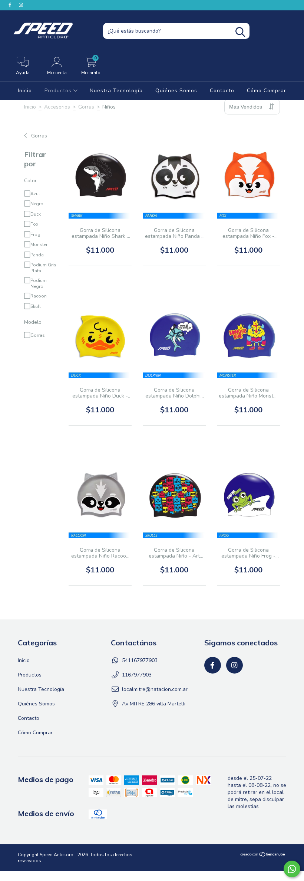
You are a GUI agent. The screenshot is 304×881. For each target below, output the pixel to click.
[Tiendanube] (263, 855)
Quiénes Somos (176, 90)
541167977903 (140, 660)
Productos (58, 90)
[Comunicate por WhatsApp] (292, 869)
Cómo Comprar (266, 90)
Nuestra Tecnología (116, 90)
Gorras (86, 106)
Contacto (222, 90)
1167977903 (137, 674)
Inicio (25, 90)
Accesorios (57, 106)
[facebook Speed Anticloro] (11, 5)
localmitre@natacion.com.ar (155, 689)
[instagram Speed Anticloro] (21, 5)
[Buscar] (240, 32)
